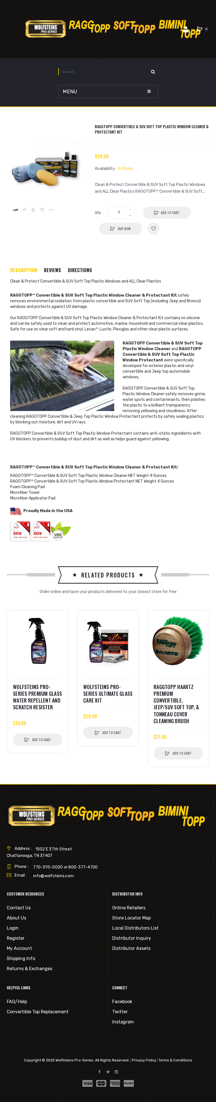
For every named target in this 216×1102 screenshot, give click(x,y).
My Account (19, 948)
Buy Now (124, 228)
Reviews (52, 270)
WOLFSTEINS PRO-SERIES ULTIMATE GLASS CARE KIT (107, 693)
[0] (199, 29)
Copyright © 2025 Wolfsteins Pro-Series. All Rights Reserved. (76, 1060)
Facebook (122, 1001)
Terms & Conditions (175, 1060)
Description (23, 270)
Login (13, 928)
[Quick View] (14, 639)
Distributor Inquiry (131, 938)
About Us (16, 918)
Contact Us (19, 907)
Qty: (98, 212)
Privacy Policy (144, 1060)
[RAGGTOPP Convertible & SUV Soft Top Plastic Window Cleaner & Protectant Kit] (15, 209)
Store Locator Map (131, 918)
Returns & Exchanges (29, 968)
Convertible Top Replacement (38, 1011)
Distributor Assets (131, 948)
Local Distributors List (135, 928)
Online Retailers (128, 907)
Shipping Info (21, 958)
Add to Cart (170, 212)
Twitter (120, 1011)
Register (15, 938)
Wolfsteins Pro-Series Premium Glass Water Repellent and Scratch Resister (37, 697)
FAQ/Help (17, 1001)
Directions (80, 270)
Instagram (123, 1022)
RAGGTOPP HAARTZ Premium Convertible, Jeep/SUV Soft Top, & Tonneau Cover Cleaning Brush (176, 704)
